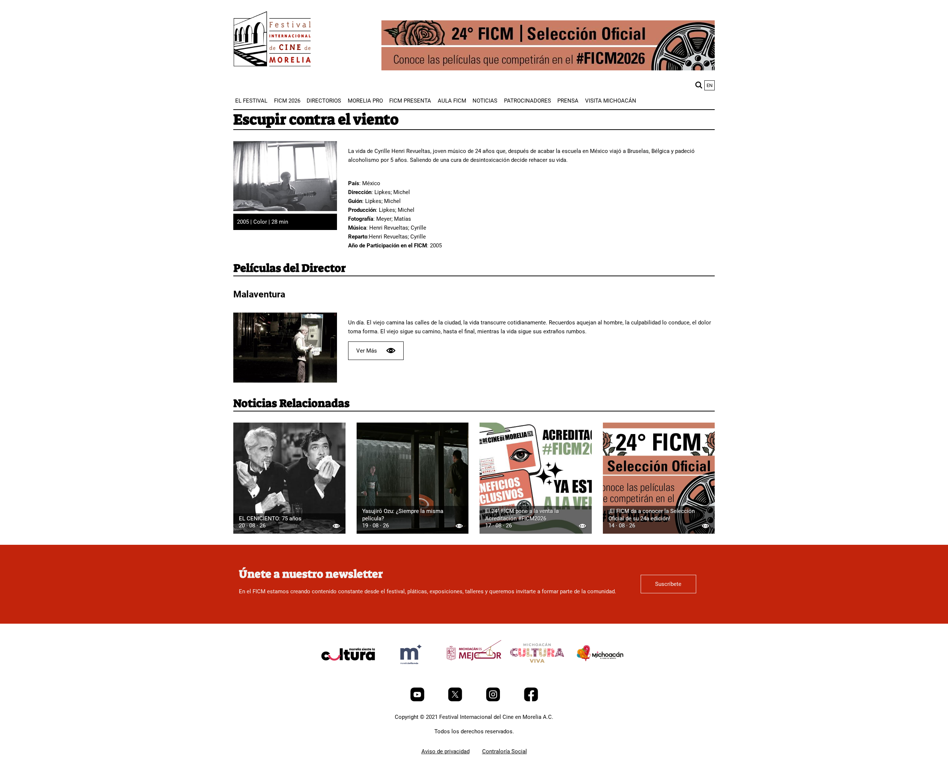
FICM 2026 (287, 100)
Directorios (324, 100)
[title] (348, 671)
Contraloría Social (504, 751)
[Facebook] (531, 699)
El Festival (251, 100)
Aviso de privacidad (445, 751)
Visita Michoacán (610, 100)
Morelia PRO (365, 100)
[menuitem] (251, 101)
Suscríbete (668, 584)
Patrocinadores (527, 100)
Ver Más (366, 350)
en (709, 85)
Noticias (485, 100)
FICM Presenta (410, 100)
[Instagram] (494, 699)
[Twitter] (456, 699)
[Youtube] (418, 699)
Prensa (567, 100)
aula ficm (452, 100)
